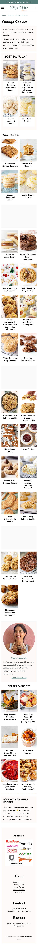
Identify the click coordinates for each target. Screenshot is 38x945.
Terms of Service (19, 887)
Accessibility (19, 892)
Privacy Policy (19, 885)
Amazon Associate (19, 890)
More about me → (19, 678)
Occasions (26, 923)
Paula (15, 882)
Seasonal (19, 923)
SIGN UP (10, 911)
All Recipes (10, 923)
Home (3, 15)
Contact (15, 909)
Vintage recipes (19, 926)
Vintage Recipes (22, 15)
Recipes (11, 15)
